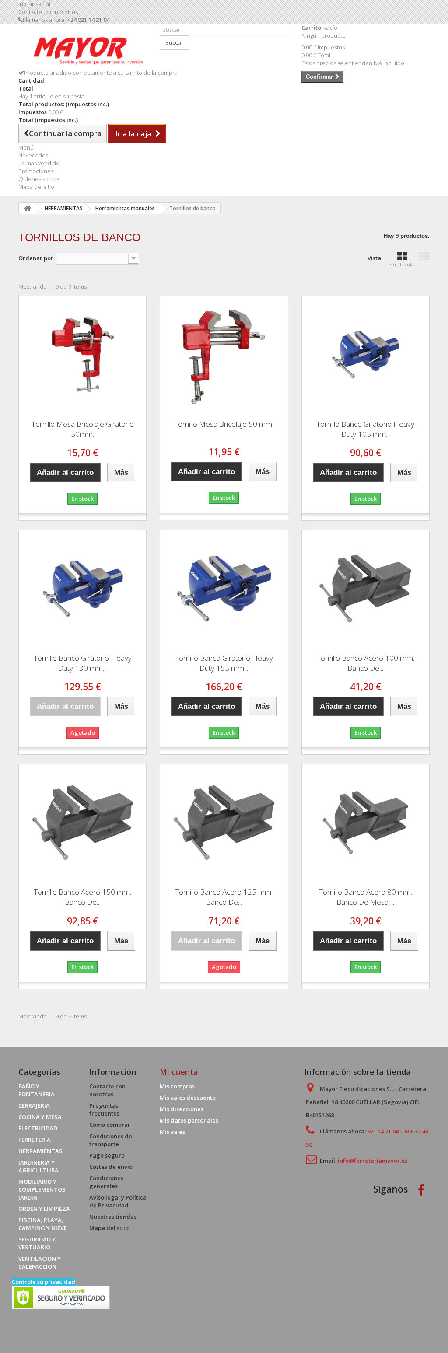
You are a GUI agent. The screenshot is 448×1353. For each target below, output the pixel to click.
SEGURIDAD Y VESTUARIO (37, 1243)
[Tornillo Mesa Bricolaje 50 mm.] (224, 354)
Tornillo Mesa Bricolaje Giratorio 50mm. (83, 429)
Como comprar (109, 1125)
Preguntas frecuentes (104, 1109)
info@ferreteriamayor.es (372, 1161)
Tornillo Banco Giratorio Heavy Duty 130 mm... (83, 663)
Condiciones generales (106, 1182)
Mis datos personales (189, 1120)
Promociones (35, 171)
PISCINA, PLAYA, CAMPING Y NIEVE (42, 1224)
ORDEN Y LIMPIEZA (44, 1209)
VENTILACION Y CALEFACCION (39, 1262)
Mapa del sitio (36, 187)
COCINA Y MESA (40, 1117)
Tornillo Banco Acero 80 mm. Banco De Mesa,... (365, 897)
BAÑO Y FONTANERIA (36, 1090)
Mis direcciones (181, 1109)
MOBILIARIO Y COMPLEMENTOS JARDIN (42, 1189)
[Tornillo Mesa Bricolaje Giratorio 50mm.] (82, 354)
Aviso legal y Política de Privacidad (118, 1201)
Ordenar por (35, 258)
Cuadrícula (402, 264)
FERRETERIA (34, 1140)
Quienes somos (39, 179)
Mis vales (172, 1132)
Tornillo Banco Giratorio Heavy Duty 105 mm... (365, 429)
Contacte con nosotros (48, 12)
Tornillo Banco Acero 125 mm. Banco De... (224, 897)
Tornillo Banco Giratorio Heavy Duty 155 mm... (224, 663)
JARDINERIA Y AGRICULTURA (38, 1166)
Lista (425, 264)
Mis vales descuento (188, 1098)
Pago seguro (107, 1155)
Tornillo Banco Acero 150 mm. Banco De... (82, 897)
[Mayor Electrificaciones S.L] (82, 49)
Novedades (33, 155)
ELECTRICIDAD (37, 1128)
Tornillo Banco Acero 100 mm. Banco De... (365, 663)
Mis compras (177, 1086)
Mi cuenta (179, 1072)
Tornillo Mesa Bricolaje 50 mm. (223, 424)
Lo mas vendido (39, 163)
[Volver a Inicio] (27, 208)
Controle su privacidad (43, 1282)
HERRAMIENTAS (40, 1151)
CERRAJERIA (34, 1105)
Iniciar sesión (35, 4)
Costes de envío (111, 1167)
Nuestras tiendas (112, 1216)
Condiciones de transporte (110, 1140)
